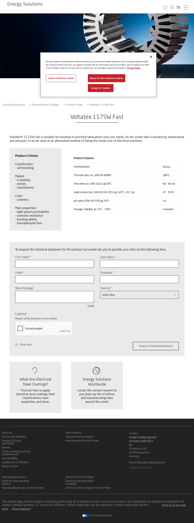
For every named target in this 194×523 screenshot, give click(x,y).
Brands (6, 447)
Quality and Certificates (15, 462)
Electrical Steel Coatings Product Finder (88, 487)
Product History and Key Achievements (16, 453)
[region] (98, 74)
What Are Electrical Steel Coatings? (80, 482)
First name (22, 257)
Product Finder (74, 104)
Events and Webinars (14, 436)
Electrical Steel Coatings (45, 104)
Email (19, 272)
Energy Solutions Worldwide (12, 442)
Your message (24, 288)
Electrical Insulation (14, 104)
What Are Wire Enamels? (80, 436)
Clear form (26, 344)
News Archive (10, 466)
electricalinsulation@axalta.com (147, 462)
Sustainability (9, 458)
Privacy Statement (21, 508)
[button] (165, 7)
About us (7, 432)
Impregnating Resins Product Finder (23, 487)
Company (106, 272)
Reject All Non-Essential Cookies (106, 78)
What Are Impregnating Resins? (15, 482)
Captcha (20, 313)
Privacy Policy (133, 68)
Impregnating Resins (14, 476)
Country (105, 288)
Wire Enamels (73, 432)
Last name (107, 257)
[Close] (151, 57)
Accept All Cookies (100, 88)
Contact (133, 433)
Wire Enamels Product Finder (82, 440)
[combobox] (139, 295)
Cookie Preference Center (61, 78)
